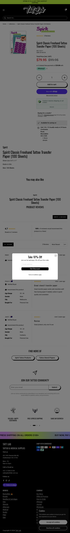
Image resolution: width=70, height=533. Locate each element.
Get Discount (35, 269)
